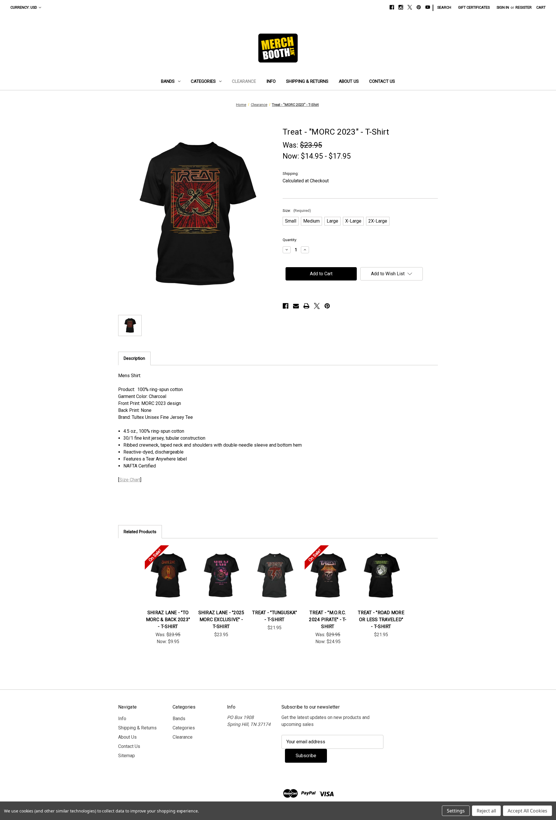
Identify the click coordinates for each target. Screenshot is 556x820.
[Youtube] (427, 7)
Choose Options (168, 581)
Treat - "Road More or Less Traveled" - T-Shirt (381, 619)
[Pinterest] (418, 7)
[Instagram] (400, 7)
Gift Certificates (474, 7)
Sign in (503, 7)
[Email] (296, 306)
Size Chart (129, 480)
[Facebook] (391, 7)
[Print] (306, 306)
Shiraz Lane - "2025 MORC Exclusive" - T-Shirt (221, 619)
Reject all (486, 811)
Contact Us (382, 81)
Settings (456, 811)
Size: (297, 210)
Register (523, 7)
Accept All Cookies (527, 811)
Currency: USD (23, 7)
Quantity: (290, 240)
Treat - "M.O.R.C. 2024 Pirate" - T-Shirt (327, 619)
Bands (168, 81)
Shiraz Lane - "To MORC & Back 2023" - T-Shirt (168, 619)
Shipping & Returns (307, 81)
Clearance (244, 81)
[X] (409, 7)
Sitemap (126, 755)
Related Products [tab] (140, 531)
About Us (349, 81)
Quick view (163, 569)
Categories (203, 81)
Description (134, 358)
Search (444, 7)
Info (271, 81)
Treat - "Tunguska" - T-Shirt (274, 616)
